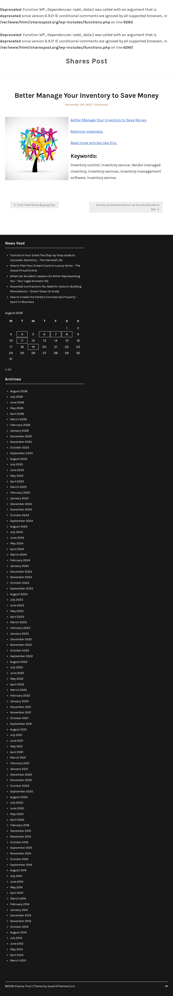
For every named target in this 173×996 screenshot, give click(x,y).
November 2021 (20, 712)
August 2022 (18, 662)
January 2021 (19, 769)
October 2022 (19, 650)
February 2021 (19, 763)
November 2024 (21, 509)
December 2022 (21, 639)
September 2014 (21, 865)
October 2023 (19, 583)
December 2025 (21, 436)
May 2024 (16, 543)
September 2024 (21, 521)
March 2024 (18, 554)
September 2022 (21, 656)
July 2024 (16, 532)
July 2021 (16, 735)
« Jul (8, 369)
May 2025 (16, 476)
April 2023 (17, 617)
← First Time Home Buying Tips (34, 205)
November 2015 (20, 836)
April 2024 (17, 549)
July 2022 (16, 667)
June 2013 (16, 943)
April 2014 (16, 893)
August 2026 (18, 391)
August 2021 (18, 729)
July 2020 (16, 802)
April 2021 (16, 752)
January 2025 (19, 498)
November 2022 (21, 645)
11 (22, 340)
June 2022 (17, 673)
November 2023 (21, 577)
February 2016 (19, 825)
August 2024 (18, 526)
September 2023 (21, 588)
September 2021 (21, 724)
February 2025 (20, 492)
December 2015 (20, 831)
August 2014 (18, 870)
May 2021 (16, 746)
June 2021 (16, 740)
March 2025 (18, 487)
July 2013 (16, 938)
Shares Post (87, 61)
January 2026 (19, 430)
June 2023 (17, 605)
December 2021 (20, 707)
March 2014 (18, 898)
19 (33, 347)
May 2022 (16, 679)
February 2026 (20, 425)
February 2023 (20, 628)
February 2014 (19, 904)
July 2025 (16, 464)
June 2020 (17, 808)
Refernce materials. (86, 131)
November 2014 (20, 853)
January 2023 (19, 633)
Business (101, 104)
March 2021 (18, 757)
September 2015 (21, 848)
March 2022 (18, 690)
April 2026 (17, 414)
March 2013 (18, 960)
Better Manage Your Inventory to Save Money (108, 120)
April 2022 (17, 684)
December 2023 (21, 571)
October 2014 (19, 859)
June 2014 (16, 881)
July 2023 (16, 599)
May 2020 (17, 814)
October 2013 (19, 927)
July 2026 (16, 397)
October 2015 (19, 842)
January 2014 (19, 910)
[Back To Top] (166, 986)
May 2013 (16, 949)
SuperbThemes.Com (61, 986)
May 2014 (16, 887)
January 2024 (19, 566)
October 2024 (19, 515)
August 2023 (19, 594)
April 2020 (17, 819)
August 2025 (18, 459)
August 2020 (19, 797)
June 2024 (17, 538)
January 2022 (19, 701)
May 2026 (16, 408)
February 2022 (20, 695)
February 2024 (20, 560)
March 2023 (18, 622)
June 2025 (17, 470)
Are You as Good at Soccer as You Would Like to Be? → (127, 207)
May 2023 (17, 611)
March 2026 (18, 419)
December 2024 (21, 504)
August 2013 (18, 932)
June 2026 (17, 402)
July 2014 (16, 876)
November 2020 (21, 780)
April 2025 (17, 481)
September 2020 (21, 791)
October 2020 (19, 786)
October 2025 (19, 447)
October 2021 (19, 718)
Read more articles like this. (93, 143)
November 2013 (20, 921)
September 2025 (21, 453)
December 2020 (21, 774)
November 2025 (21, 442)
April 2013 (16, 955)
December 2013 (20, 915)
